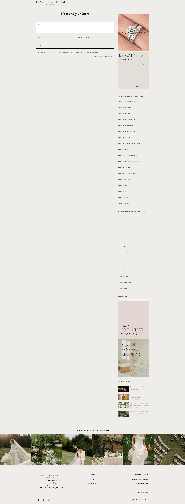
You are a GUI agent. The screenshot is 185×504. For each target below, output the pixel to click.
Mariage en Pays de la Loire (125, 125)
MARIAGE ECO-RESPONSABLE (139, 475)
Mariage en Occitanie (124, 137)
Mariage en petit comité (124, 223)
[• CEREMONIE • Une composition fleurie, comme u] (46, 449)
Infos (118, 3)
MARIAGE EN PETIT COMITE (140, 479)
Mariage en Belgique (124, 179)
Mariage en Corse (123, 149)
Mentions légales (141, 500)
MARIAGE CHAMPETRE (141, 483)
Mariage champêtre (123, 252)
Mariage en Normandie (124, 107)
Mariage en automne (124, 235)
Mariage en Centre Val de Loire (126, 119)
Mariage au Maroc (123, 197)
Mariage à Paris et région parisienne (128, 101)
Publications (92, 483)
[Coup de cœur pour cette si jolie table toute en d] (107, 449)
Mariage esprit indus (123, 264)
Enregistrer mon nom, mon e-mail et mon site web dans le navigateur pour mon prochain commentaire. (69, 52)
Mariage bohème (123, 246)
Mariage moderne (123, 276)
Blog (76, 3)
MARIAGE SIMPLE (143, 492)
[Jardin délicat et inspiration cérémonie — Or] (169, 449)
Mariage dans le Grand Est (125, 167)
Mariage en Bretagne (124, 113)
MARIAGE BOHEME (142, 488)
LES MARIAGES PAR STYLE (132, 3)
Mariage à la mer (122, 288)
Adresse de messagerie (85, 37)
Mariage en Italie (122, 191)
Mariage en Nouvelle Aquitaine (126, 131)
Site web (39, 45)
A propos (92, 475)
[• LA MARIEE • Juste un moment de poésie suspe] (15, 449)
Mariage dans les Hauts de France (127, 173)
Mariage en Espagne (124, 203)
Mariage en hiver (122, 240)
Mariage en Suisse (123, 185)
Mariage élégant (122, 258)
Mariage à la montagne (124, 282)
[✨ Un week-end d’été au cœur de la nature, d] (77, 449)
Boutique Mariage (105, 3)
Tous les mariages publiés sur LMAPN (128, 217)
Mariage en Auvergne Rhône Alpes (127, 155)
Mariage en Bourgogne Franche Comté (129, 161)
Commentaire (41, 24)
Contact (92, 479)
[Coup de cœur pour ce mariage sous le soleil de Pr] (138, 449)
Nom (38, 37)
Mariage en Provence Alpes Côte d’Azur (129, 143)
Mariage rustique (122, 270)
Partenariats (92, 488)
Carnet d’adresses (88, 3)
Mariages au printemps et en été (127, 229)
